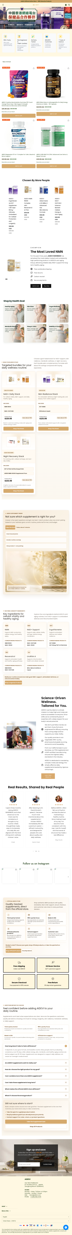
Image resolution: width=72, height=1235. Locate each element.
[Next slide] (39, 851)
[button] (3, 5)
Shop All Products (36, 1126)
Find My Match (27, 951)
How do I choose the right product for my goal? (22, 1069)
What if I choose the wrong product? (18, 1096)
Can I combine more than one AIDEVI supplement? (23, 1076)
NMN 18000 (8, 643)
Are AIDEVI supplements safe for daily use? (21, 1063)
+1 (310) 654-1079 (35, 1197)
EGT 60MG (52, 643)
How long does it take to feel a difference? (20, 1046)
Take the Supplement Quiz (36, 1122)
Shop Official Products (13, 951)
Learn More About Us (48, 776)
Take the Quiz (10, 527)
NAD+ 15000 (8, 645)
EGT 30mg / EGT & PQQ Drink (58, 645)
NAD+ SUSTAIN (31, 643)
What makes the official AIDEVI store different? (22, 1089)
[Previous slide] (33, 851)
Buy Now (46, 286)
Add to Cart (35, 286)
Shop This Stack (18, 429)
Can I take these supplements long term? (20, 1082)
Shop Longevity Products (13, 682)
